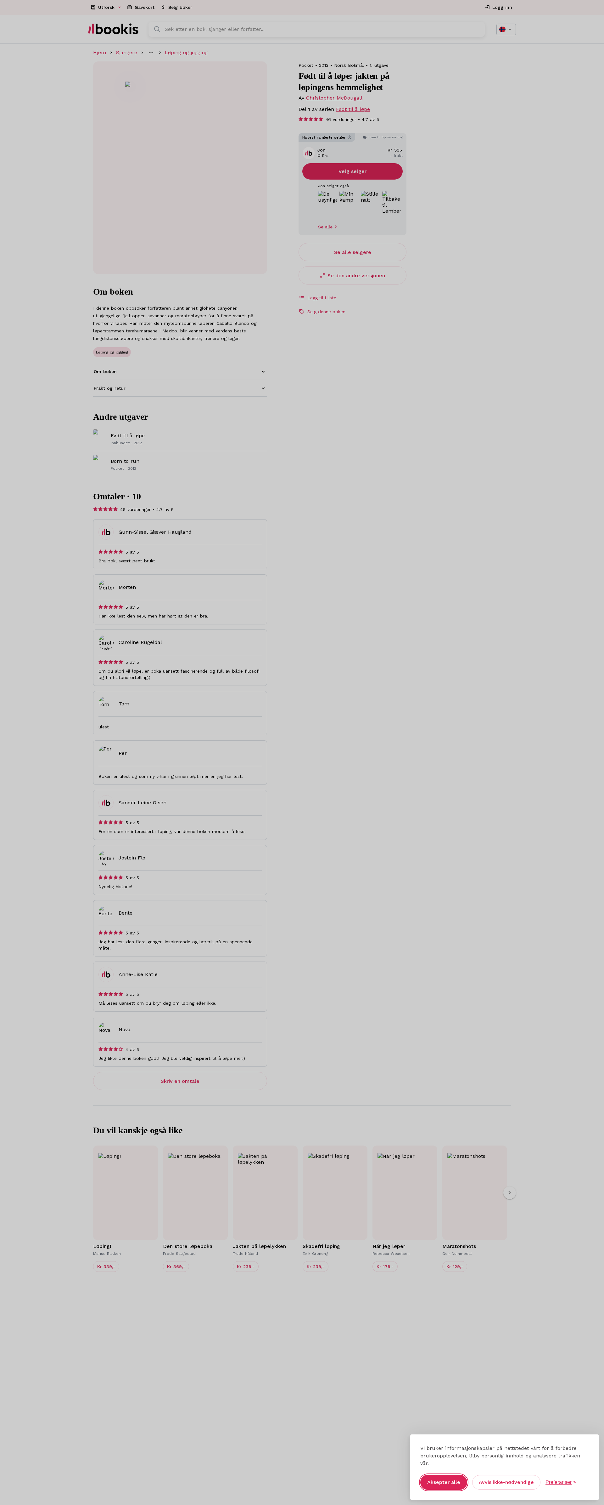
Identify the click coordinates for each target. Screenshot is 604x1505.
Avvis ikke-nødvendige (506, 1482)
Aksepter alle (443, 1482)
